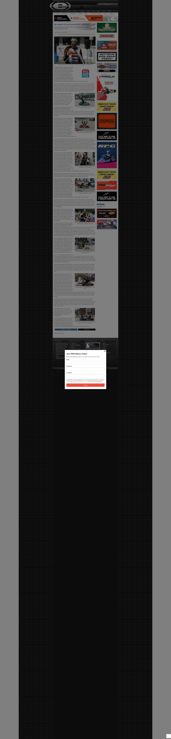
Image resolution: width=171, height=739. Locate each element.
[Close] (105, 351)
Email (67, 359)
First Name (69, 366)
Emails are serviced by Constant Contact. (95, 381)
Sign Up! (85, 385)
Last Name (69, 372)
